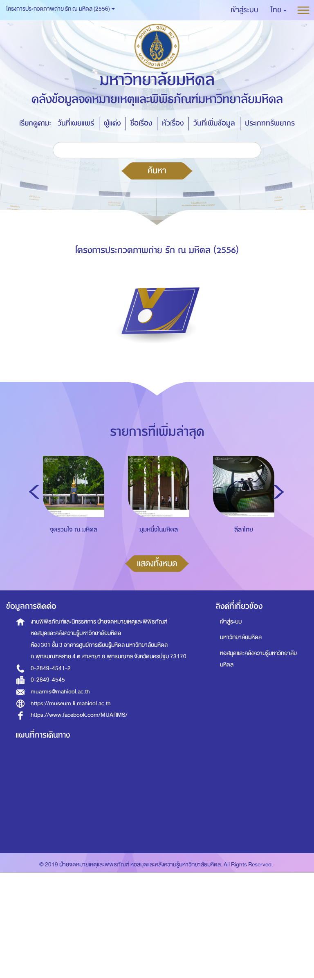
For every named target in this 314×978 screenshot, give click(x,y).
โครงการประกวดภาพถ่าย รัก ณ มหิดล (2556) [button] (58, 9)
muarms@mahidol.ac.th (60, 691)
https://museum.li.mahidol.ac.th (71, 703)
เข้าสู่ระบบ (231, 622)
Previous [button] (34, 492)
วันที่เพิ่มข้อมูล (214, 123)
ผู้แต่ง (112, 123)
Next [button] (279, 492)
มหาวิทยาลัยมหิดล (241, 637)
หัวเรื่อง (173, 123)
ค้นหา (157, 170)
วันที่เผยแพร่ (76, 123)
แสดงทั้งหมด (157, 563)
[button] (279, 10)
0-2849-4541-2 (51, 668)
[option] (71, 512)
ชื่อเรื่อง (141, 123)
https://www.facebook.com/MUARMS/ (79, 715)
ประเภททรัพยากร (270, 123)
